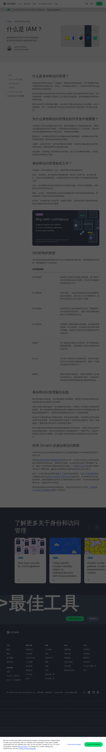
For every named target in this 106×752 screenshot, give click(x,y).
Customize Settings (74, 744)
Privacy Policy (22, 746)
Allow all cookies (93, 744)
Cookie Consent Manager (27, 748)
